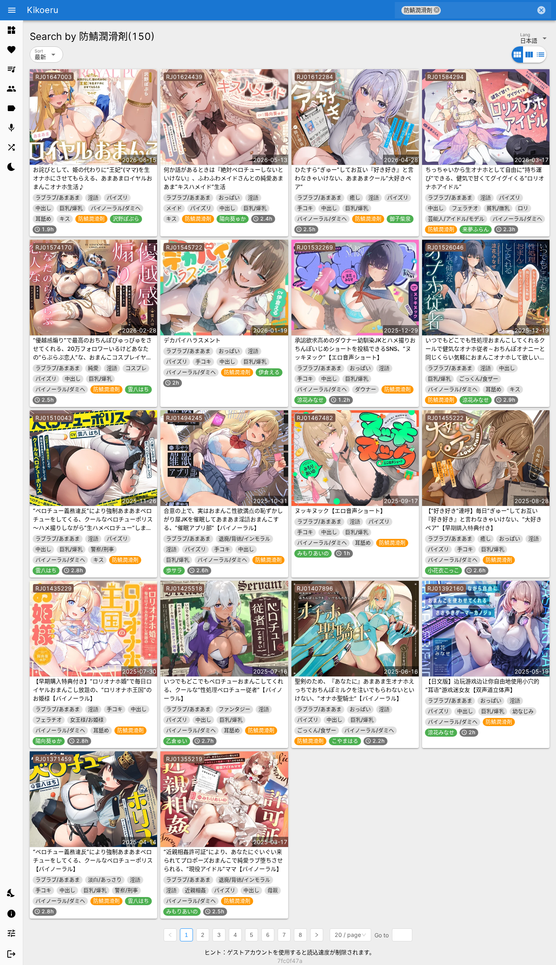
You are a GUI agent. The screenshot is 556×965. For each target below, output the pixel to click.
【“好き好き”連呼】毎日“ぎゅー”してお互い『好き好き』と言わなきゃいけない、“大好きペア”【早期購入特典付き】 (483, 519)
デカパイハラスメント (192, 340)
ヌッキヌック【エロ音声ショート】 (340, 510)
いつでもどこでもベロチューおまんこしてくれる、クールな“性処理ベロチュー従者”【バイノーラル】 (223, 690)
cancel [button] (436, 10)
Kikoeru (42, 10)
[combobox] (488, 10)
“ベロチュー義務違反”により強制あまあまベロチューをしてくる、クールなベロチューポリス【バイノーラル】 (93, 860)
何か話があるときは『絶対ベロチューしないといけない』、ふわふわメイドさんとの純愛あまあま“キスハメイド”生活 (223, 178)
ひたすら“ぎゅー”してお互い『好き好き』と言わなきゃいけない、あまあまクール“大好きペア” (354, 178)
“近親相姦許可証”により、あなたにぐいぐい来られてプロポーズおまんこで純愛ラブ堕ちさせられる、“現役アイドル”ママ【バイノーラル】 (223, 860)
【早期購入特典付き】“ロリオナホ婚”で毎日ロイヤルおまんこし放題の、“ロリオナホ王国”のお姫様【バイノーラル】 (92, 690)
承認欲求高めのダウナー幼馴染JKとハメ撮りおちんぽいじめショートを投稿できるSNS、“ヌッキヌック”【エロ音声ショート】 (355, 349)
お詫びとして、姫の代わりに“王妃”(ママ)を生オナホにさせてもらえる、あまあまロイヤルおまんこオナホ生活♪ (92, 178)
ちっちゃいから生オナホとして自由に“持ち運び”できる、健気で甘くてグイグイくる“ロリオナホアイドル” (484, 178)
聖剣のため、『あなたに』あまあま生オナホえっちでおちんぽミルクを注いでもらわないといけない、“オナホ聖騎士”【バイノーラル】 (354, 690)
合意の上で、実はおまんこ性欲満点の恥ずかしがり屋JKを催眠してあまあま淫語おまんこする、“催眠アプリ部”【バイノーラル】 (223, 519)
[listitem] (11, 30)
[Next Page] (316, 934)
